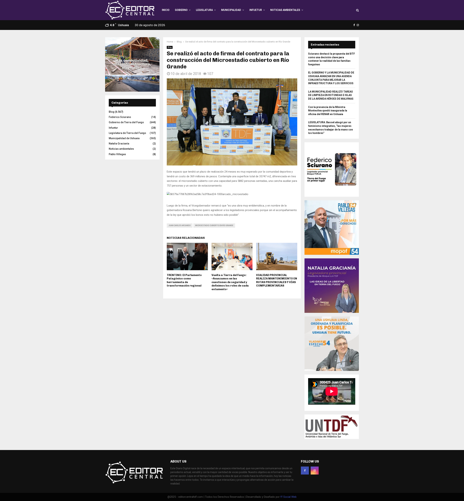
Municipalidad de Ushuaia (124, 138)
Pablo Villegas (117, 154)
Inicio (165, 10)
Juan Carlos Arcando (180, 225)
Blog (170, 47)
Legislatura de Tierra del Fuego (127, 133)
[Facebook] (305, 471)
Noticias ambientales (285, 10)
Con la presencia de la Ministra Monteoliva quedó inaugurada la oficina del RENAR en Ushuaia (327, 111)
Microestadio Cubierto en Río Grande (214, 225)
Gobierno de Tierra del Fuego (126, 122)
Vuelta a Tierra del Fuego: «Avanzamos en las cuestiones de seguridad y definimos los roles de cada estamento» (230, 282)
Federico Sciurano (120, 117)
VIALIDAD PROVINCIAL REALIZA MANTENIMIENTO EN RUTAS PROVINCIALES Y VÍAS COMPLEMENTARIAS (276, 280)
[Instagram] (315, 471)
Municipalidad (231, 10)
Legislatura (204, 10)
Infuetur (255, 10)
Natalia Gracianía (119, 143)
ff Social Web (288, 496)
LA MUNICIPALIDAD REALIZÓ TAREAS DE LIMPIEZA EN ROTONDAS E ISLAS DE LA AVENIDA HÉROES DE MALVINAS (330, 95)
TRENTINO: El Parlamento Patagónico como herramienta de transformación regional (184, 280)
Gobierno (181, 10)
